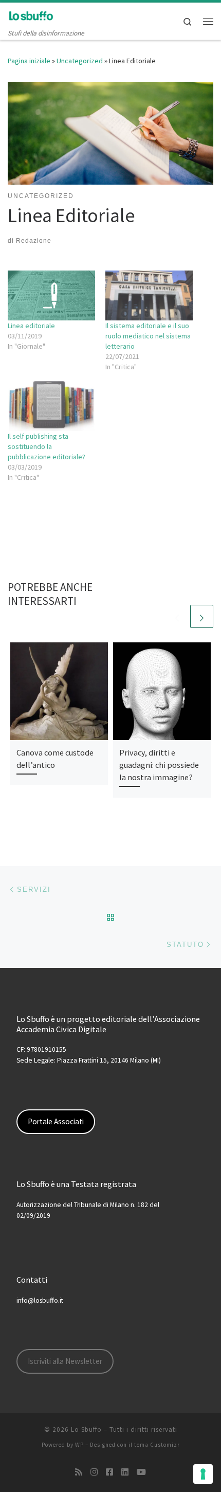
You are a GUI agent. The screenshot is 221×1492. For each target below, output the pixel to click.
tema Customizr (157, 1444)
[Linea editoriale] (51, 295)
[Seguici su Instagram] (94, 1472)
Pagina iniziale (29, 60)
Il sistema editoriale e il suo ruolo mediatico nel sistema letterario (148, 336)
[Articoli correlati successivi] (201, 616)
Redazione (33, 240)
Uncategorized (80, 60)
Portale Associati (56, 1121)
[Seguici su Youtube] (141, 1472)
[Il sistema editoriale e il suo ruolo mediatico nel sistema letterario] (149, 295)
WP (79, 1444)
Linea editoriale (31, 325)
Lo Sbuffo (86, 1429)
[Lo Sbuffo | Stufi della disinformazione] (31, 15)
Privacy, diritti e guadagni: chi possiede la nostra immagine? (159, 765)
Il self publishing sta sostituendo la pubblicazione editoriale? (46, 446)
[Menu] (208, 21)
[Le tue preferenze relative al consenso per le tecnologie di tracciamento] (203, 1474)
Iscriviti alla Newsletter (65, 1361)
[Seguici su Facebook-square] (109, 1472)
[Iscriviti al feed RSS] (78, 1472)
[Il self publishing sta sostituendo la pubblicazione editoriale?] (51, 406)
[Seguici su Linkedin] (124, 1472)
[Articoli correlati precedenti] (177, 616)
